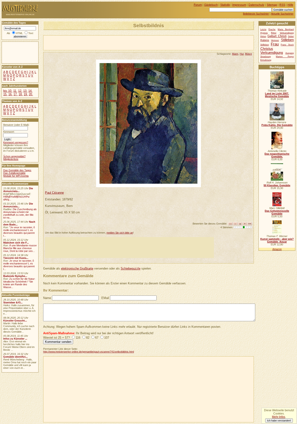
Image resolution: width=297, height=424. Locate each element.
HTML (19, 33)
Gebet (291, 36)
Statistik (225, 4)
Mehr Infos (278, 416)
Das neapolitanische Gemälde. (277, 155)
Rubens (264, 40)
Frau (275, 44)
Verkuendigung (271, 53)
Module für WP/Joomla (16, 175)
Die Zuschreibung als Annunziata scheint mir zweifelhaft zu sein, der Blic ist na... (20, 213)
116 (78, 337)
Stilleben (287, 40)
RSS (282, 4)
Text (30, 33)
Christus (266, 49)
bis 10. (7, 91)
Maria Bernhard (286, 29)
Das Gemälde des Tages (17, 170)
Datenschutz (256, 4)
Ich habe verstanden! (279, 420)
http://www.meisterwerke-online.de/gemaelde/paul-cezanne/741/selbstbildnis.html (88, 351)
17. (15, 94)
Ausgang (289, 53)
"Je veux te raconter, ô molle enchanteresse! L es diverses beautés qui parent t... (19, 231)
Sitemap (272, 4)
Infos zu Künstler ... (15, 338)
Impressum (239, 4)
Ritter (273, 33)
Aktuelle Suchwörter (282, 13)
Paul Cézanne (54, 192)
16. (10, 94)
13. (25, 91)
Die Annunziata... (18, 190)
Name (47, 298)
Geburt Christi (277, 36)
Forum (198, 4)
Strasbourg (265, 56)
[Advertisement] (97, 42)
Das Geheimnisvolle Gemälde (277, 212)
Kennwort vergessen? (15, 142)
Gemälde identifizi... (15, 356)
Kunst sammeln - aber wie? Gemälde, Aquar (277, 240)
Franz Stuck (287, 45)
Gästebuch (211, 4)
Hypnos (264, 33)
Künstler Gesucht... (15, 320)
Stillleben (264, 45)
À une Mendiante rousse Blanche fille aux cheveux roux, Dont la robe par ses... (20, 248)
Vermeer (275, 40)
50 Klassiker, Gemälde (277, 185)
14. (30, 91)
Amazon (277, 249)
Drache (271, 29)
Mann (235, 53)
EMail (105, 298)
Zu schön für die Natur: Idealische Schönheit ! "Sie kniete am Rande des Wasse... (19, 283)
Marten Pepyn (285, 56)
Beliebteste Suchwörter (256, 13)
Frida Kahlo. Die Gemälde (277, 125)
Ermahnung (265, 60)
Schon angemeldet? (14, 156)
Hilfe (290, 4)
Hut (242, 53)
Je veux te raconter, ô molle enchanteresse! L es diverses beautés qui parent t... (19, 264)
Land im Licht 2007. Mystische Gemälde (277, 95)
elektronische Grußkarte (77, 268)
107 (106, 337)
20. (31, 94)
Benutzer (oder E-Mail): (16, 124)
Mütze (248, 53)
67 (96, 337)
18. (21, 94)
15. (5, 94)
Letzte (263, 29)
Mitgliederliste (10, 159)
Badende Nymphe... (15, 276)
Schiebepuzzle (130, 268)
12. (20, 91)
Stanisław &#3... (13, 302)
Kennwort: (9, 131)
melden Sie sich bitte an (120, 232)
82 (87, 337)
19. (26, 94)
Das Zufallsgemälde (14, 173)
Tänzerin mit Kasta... (15, 258)
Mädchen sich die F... (16, 242)
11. (15, 91)
